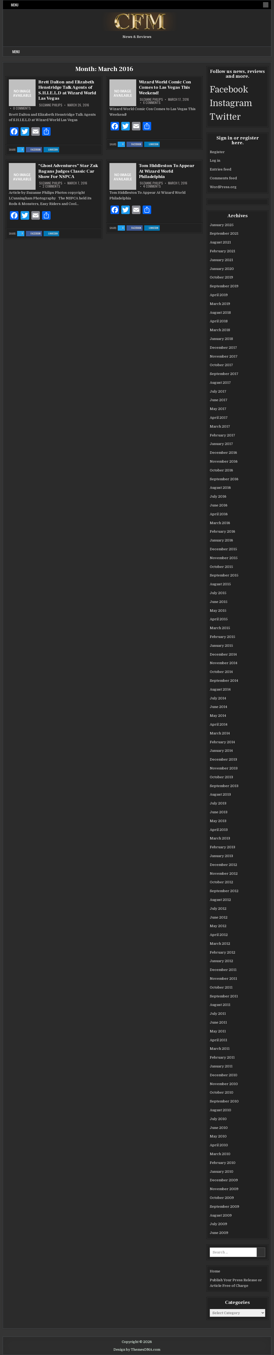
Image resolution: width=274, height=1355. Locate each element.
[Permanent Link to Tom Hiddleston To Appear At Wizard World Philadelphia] (122, 176)
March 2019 (220, 304)
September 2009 (224, 1207)
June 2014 (218, 707)
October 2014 (221, 672)
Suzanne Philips (50, 105)
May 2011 (218, 1031)
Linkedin (53, 149)
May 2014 (218, 716)
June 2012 (218, 917)
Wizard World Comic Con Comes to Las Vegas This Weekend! (165, 87)
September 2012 (224, 891)
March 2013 (220, 838)
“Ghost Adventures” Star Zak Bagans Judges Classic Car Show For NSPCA (68, 171)
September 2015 (224, 575)
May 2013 (218, 821)
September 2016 (224, 479)
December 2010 (223, 1075)
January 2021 (221, 260)
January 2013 (221, 856)
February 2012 (222, 952)
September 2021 (224, 233)
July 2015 (218, 593)
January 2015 (221, 646)
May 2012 (218, 926)
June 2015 (218, 602)
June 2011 (218, 1022)
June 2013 (218, 812)
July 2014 (218, 698)
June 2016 (218, 505)
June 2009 (219, 1233)
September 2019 (224, 286)
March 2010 (220, 1154)
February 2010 (222, 1163)
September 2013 (224, 786)
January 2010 (221, 1172)
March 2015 (220, 628)
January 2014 (221, 751)
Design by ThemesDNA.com (136, 1350)
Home (215, 1271)
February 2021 (222, 251)
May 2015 (218, 611)
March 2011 (220, 1049)
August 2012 (220, 900)
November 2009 (224, 1189)
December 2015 (223, 549)
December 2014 (223, 654)
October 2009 (222, 1198)
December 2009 (224, 1180)
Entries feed (220, 169)
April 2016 (219, 514)
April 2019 (219, 295)
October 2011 (221, 987)
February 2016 (222, 531)
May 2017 (218, 409)
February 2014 (222, 742)
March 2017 (220, 426)
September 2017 (224, 374)
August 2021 (220, 242)
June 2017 (218, 400)
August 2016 (220, 488)
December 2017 (223, 348)
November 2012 (224, 874)
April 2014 (218, 724)
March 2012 (220, 944)
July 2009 (218, 1224)
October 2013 (221, 777)
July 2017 (218, 391)
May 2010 (218, 1136)
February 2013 (222, 847)
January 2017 (221, 444)
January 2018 (221, 339)
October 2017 (221, 365)
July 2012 (218, 909)
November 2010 (224, 1084)
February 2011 (222, 1057)
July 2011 (218, 1014)
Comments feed (223, 178)
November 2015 (224, 558)
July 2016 (218, 496)
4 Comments (152, 186)
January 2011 (221, 1066)
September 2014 (224, 681)
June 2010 (219, 1128)
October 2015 (221, 567)
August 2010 (220, 1110)
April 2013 (219, 830)
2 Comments (51, 186)
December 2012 (223, 865)
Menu (14, 4)
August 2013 (220, 794)
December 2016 (223, 453)
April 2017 (219, 418)
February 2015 (222, 637)
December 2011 (223, 970)
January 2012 (221, 961)
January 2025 (222, 225)
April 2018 (219, 321)
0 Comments (22, 108)
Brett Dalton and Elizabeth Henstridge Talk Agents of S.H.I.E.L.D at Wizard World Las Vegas (67, 90)
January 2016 (221, 540)
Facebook (36, 149)
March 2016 (220, 523)
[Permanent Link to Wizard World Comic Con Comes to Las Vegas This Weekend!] (122, 92)
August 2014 (220, 689)
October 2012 (221, 882)
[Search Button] (265, 4)
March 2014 (220, 733)
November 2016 (224, 461)
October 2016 (221, 470)
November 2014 (223, 663)
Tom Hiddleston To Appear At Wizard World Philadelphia (167, 171)
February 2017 (222, 435)
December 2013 (223, 759)
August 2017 (220, 383)
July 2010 (218, 1119)
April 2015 (219, 619)
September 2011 (224, 996)
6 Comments (152, 102)
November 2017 (224, 356)
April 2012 (219, 935)
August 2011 (220, 1005)
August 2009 (221, 1215)
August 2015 (220, 584)
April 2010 (219, 1145)
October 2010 (221, 1092)
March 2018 (220, 330)
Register (217, 152)
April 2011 (218, 1040)
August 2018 (220, 313)
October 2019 (221, 277)
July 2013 (218, 803)
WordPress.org (223, 187)
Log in (215, 160)
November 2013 (224, 768)
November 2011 (223, 979)
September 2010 (224, 1101)
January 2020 (222, 269)
